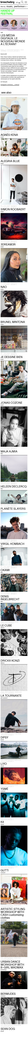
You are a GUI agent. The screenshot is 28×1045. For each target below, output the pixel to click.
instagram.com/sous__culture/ (10, 84)
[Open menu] (25, 2)
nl (16, 2)
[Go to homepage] (8, 2)
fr (17, 2)
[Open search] (22, 2)
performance (21, 6)
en (19, 2)
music (9, 6)
